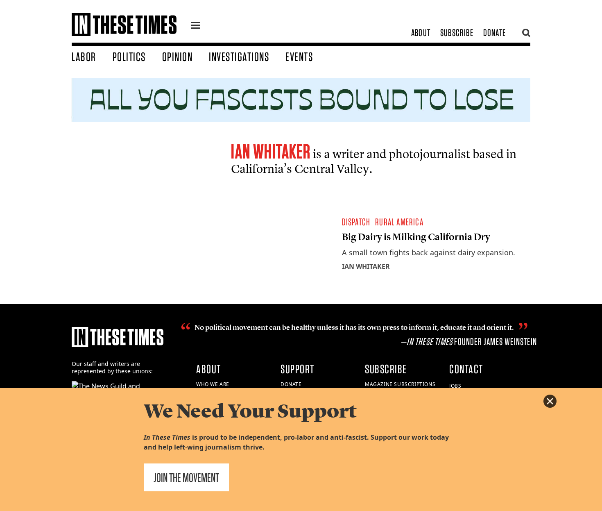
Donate (494, 33)
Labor (84, 56)
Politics (129, 56)
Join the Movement (186, 477)
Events (299, 56)
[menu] (195, 26)
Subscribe (456, 33)
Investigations (239, 56)
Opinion (177, 56)
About (420, 33)
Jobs (455, 385)
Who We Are (212, 384)
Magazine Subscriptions (400, 384)
